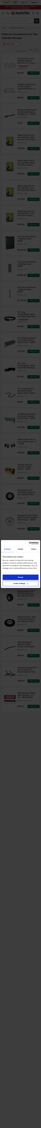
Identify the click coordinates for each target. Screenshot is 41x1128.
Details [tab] (20, 549)
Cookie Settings (19, 583)
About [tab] (33, 549)
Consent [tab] (7, 549)
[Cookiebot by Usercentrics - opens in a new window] (29, 543)
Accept (20, 577)
